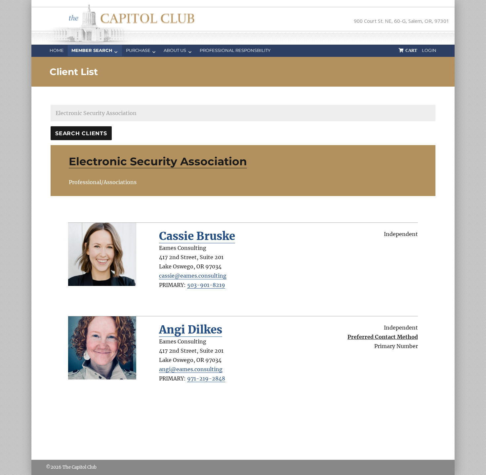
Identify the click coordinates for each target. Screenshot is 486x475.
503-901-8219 (206, 285)
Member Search (91, 50)
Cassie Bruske (197, 236)
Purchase (138, 50)
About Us (175, 50)
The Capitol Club (79, 467)
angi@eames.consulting (191, 369)
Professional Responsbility (235, 50)
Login (429, 50)
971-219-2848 (206, 378)
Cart (411, 50)
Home (57, 50)
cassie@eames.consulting (192, 275)
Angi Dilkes (190, 329)
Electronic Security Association (158, 161)
